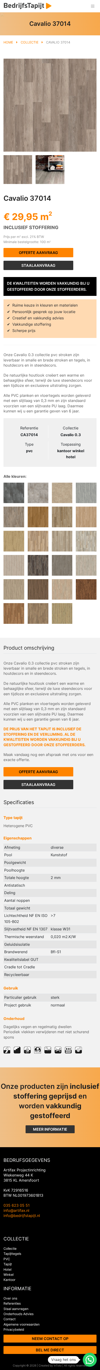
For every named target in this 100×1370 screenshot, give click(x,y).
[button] (90, 1360)
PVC (6, 1259)
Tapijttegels (12, 1254)
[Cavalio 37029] (86, 517)
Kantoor (9, 1280)
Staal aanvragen (15, 1309)
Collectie (29, 42)
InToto (58, 1365)
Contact (9, 1319)
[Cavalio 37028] (13, 541)
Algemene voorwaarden (21, 1324)
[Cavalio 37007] (13, 613)
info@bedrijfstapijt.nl (21, 1215)
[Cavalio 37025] (86, 541)
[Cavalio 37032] (13, 517)
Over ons (10, 1298)
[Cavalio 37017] (86, 565)
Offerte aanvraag (38, 252)
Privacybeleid (13, 1329)
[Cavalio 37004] (38, 613)
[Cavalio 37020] (38, 565)
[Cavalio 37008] (86, 589)
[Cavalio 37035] (38, 493)
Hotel (7, 1269)
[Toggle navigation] (93, 6)
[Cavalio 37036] (13, 493)
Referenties (12, 1303)
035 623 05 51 (16, 1205)
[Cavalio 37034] (62, 493)
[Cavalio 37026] (62, 541)
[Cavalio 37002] (62, 613)
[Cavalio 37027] (38, 541)
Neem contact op (50, 1338)
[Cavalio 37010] (62, 589)
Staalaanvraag (38, 265)
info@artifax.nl (16, 1210)
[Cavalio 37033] (86, 493)
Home (8, 42)
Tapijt (7, 1264)
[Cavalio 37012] (38, 589)
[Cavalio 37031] (38, 517)
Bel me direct (50, 1350)
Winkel (8, 1274)
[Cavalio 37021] (13, 565)
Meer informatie (50, 1129)
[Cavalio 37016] (13, 589)
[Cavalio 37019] (62, 565)
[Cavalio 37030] (62, 517)
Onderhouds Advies (18, 1314)
